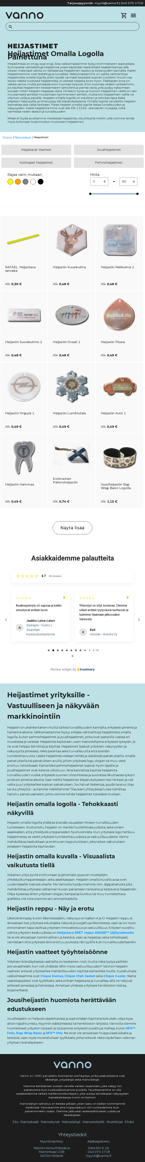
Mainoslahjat (71, 1122)
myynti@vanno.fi (106, 3)
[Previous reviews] (6, 619)
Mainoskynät (50, 1122)
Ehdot (129, 1122)
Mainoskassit (29, 1122)
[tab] (48, 650)
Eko (16, 1122)
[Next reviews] (138, 619)
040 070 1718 (132, 3)
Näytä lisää (72, 527)
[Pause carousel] (72, 656)
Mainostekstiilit (94, 1122)
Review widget (61, 669)
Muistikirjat (114, 1122)
